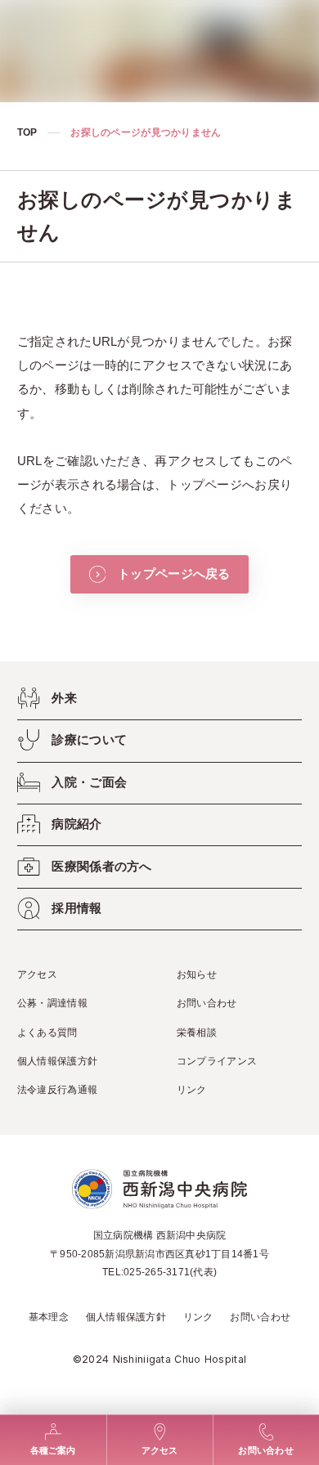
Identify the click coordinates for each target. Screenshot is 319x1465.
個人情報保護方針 (57, 1061)
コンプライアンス (217, 1061)
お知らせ (197, 974)
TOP (27, 132)
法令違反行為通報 (57, 1089)
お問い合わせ (207, 1003)
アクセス (37, 974)
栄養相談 (197, 1032)
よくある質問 (47, 1032)
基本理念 (49, 1317)
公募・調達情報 (52, 1003)
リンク (192, 1089)
